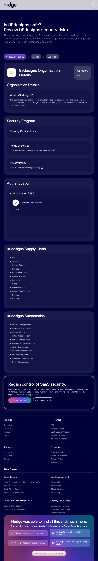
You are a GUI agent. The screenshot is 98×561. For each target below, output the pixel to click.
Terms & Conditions (59, 455)
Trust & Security (57, 452)
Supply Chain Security (13, 506)
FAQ (53, 425)
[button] (93, 5)
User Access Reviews (60, 506)
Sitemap (54, 462)
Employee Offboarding (60, 509)
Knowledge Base (58, 435)
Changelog (8, 428)
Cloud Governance (58, 489)
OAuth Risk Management (14, 509)
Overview (8, 425)
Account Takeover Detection (16, 492)
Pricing (7, 432)
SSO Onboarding (58, 513)
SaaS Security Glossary (60, 432)
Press (6, 459)
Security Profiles (58, 428)
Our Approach (10, 452)
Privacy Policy (57, 459)
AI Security (55, 492)
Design (36, 56)
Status (6, 435)
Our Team (8, 455)
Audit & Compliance (12, 485)
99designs (52, 56)
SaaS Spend (56, 485)
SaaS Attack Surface (13, 489)
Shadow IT (55, 482)
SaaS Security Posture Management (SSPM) (22, 482)
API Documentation (59, 439)
